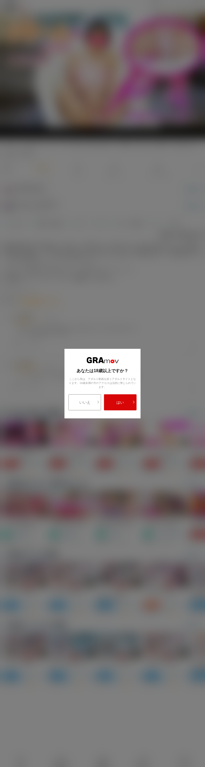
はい (120, 402)
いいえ (84, 402)
